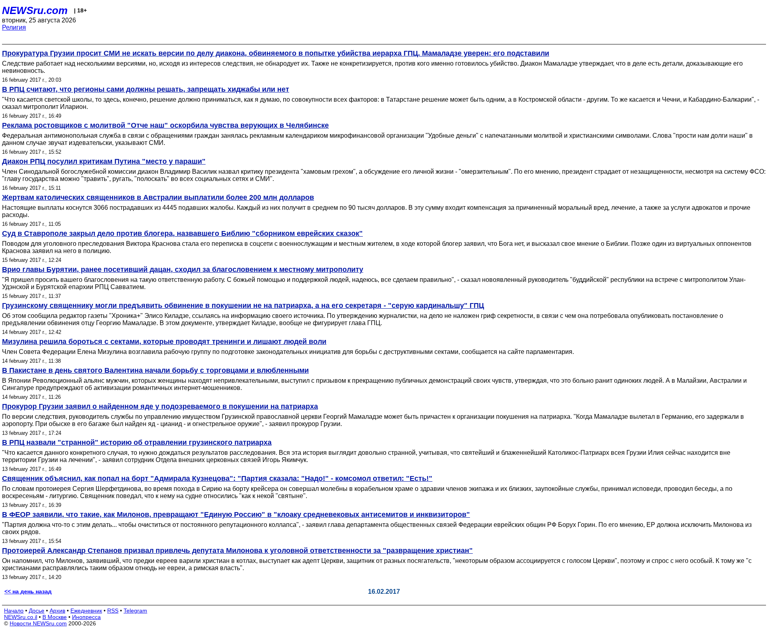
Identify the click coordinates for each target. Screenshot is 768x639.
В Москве (54, 617)
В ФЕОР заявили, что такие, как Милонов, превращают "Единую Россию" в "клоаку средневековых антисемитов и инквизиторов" (236, 514)
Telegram (135, 610)
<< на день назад (28, 591)
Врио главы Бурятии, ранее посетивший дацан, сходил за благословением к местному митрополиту (182, 269)
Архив (57, 610)
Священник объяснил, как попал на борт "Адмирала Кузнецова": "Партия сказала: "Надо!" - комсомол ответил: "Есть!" (217, 478)
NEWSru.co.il (20, 617)
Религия (14, 27)
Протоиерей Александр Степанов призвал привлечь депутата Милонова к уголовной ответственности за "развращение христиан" (237, 551)
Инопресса (86, 617)
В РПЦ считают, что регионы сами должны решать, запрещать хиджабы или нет (145, 89)
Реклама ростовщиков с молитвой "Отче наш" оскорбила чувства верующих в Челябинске (165, 125)
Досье (36, 610)
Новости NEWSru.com (38, 623)
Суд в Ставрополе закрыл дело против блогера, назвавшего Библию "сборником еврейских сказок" (182, 233)
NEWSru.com (35, 10)
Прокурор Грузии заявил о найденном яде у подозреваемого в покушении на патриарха (160, 406)
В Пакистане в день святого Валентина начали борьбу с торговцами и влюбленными (155, 370)
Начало (14, 610)
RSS (112, 610)
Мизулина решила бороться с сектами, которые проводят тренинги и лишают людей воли (164, 342)
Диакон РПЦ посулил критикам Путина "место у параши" (104, 161)
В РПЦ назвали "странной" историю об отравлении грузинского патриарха (137, 442)
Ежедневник (86, 610)
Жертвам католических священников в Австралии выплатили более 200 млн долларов (158, 197)
